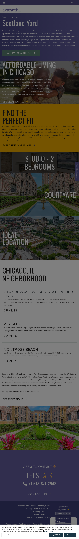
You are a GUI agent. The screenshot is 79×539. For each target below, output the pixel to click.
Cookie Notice (48, 531)
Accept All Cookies (56, 535)
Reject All (70, 535)
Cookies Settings (8, 535)
